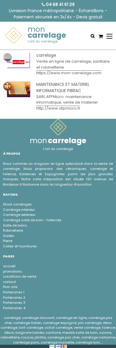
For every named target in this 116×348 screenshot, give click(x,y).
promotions (12, 271)
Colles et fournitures (20, 246)
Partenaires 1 (13, 292)
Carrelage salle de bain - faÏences (32, 220)
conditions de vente (19, 276)
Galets (8, 235)
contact (9, 281)
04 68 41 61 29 (60, 4)
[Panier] (100, 36)
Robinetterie (13, 230)
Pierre (7, 240)
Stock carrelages (17, 204)
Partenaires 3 (14, 302)
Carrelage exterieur (19, 214)
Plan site (10, 286)
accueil (9, 266)
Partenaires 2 (14, 297)
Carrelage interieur (19, 209)
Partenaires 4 (14, 308)
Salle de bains (15, 225)
